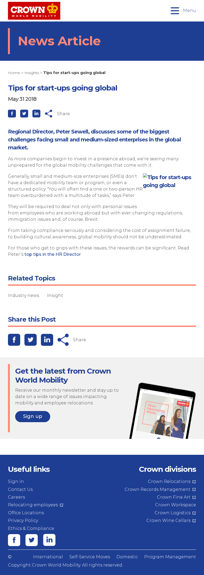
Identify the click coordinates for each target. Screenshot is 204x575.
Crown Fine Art (173, 497)
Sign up (32, 416)
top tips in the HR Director (52, 254)
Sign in (16, 481)
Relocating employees (33, 504)
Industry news (23, 295)
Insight (55, 295)
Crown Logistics (172, 512)
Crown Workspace (175, 504)
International (48, 556)
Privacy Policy (23, 520)
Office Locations (26, 512)
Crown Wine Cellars (168, 520)
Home (14, 72)
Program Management (170, 556)
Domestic (127, 556)
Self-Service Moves (89, 556)
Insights (31, 72)
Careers (16, 497)
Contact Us (20, 489)
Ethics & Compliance (31, 528)
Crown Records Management (157, 489)
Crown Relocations (169, 481)
